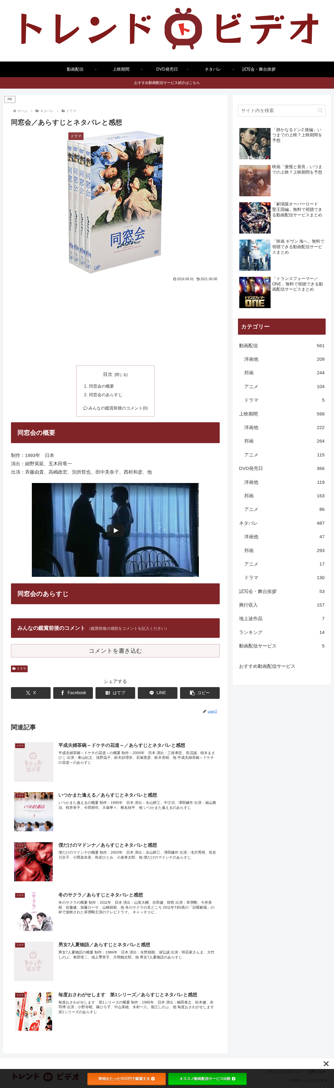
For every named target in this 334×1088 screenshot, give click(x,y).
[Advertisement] (115, 322)
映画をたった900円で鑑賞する (124, 1078)
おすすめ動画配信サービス (267, 666)
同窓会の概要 (101, 386)
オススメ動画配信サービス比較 (205, 1078)
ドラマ (21, 668)
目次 (107, 374)
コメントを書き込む (115, 650)
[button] (200, 693)
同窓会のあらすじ (105, 394)
